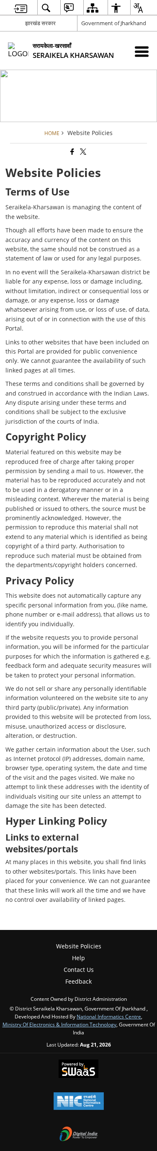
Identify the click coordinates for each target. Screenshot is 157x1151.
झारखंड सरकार (40, 23)
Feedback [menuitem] (78, 981)
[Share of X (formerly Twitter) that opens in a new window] (82, 151)
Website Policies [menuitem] (78, 946)
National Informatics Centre (109, 1016)
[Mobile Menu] (141, 51)
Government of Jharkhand (113, 23)
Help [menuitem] (78, 958)
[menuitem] (20, 8)
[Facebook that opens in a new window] (71, 151)
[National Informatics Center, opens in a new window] (78, 1102)
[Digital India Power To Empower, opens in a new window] (78, 1134)
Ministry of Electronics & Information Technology (59, 1024)
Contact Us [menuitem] (79, 970)
